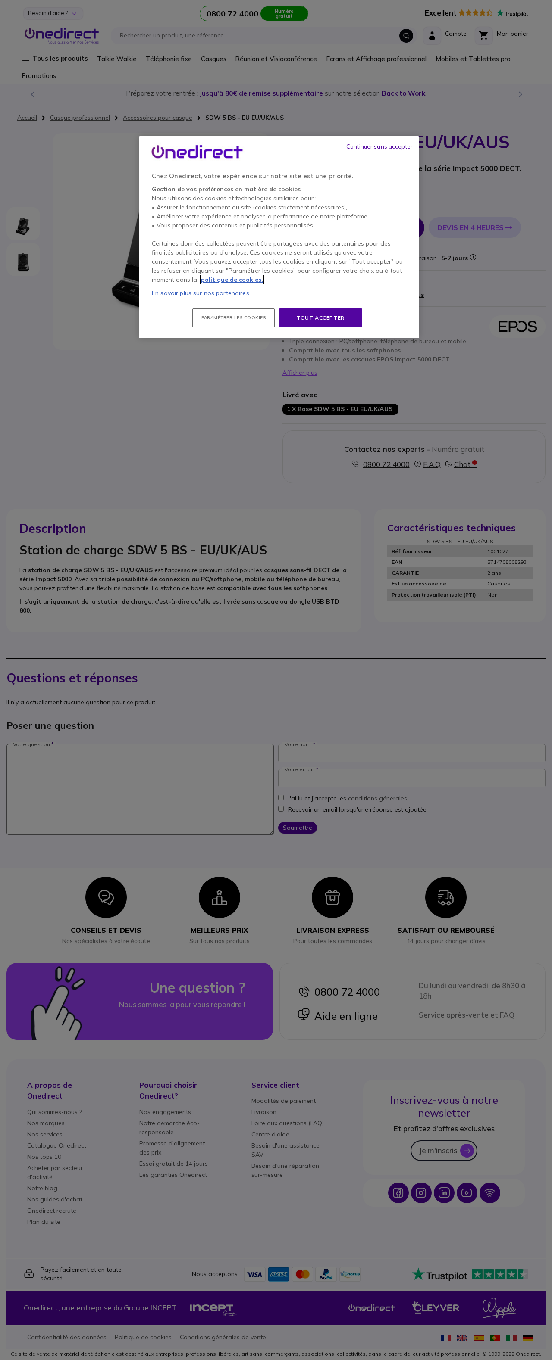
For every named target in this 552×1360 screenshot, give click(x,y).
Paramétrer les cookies (233, 318)
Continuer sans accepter (379, 146)
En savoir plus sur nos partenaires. (201, 293)
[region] (279, 237)
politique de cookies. (232, 279)
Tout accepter (321, 317)
